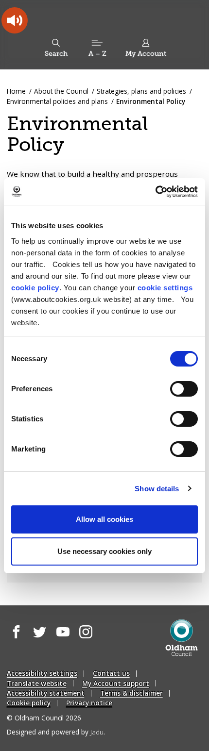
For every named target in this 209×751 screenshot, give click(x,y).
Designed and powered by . (56, 731)
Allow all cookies (104, 519)
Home (16, 91)
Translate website (37, 683)
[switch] (184, 389)
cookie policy (35, 288)
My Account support (115, 683)
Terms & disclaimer (131, 693)
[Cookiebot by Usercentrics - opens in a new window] (155, 191)
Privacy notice (89, 702)
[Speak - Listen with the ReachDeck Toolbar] (14, 20)
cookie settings (165, 288)
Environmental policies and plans (57, 101)
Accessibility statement (46, 693)
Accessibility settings (42, 673)
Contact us (111, 673)
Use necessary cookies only (104, 551)
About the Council (61, 91)
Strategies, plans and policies (141, 91)
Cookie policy (29, 702)
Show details (157, 488)
